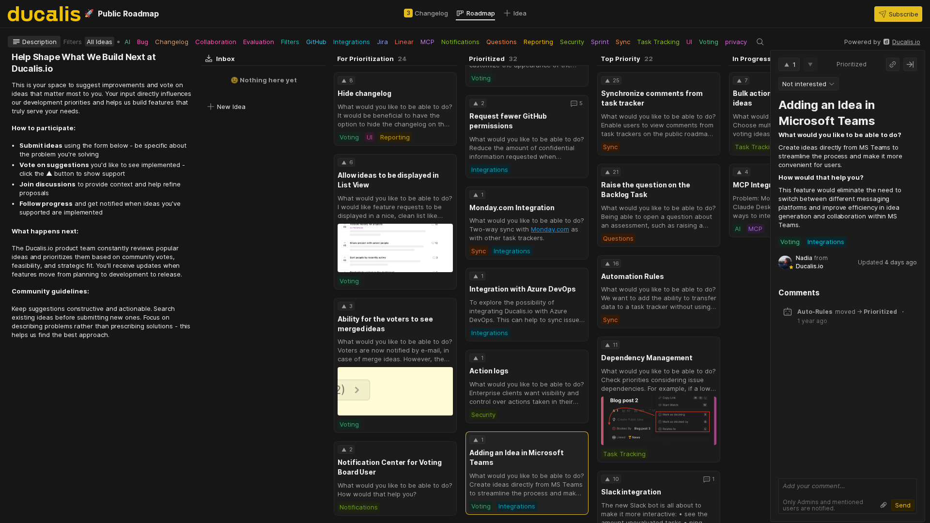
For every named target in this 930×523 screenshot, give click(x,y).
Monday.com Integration (512, 207)
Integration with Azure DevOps (522, 289)
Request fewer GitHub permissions (508, 121)
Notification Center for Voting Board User (389, 467)
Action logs (489, 371)
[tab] (426, 13)
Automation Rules (632, 276)
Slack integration (631, 492)
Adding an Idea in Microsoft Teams (516, 457)
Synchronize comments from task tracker (652, 98)
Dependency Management (647, 358)
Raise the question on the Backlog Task (645, 190)
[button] (898, 14)
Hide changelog (364, 93)
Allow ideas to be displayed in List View (388, 180)
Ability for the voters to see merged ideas (385, 324)
